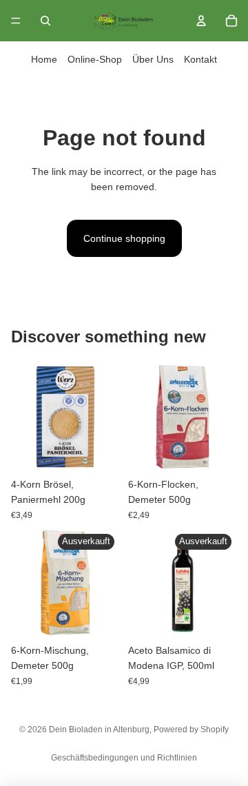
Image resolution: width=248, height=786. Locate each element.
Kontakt (200, 59)
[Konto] (201, 21)
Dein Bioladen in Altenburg (99, 729)
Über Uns (153, 59)
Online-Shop (95, 59)
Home (44, 59)
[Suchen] (45, 21)
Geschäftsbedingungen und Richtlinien (124, 758)
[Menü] (16, 21)
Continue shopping (124, 238)
